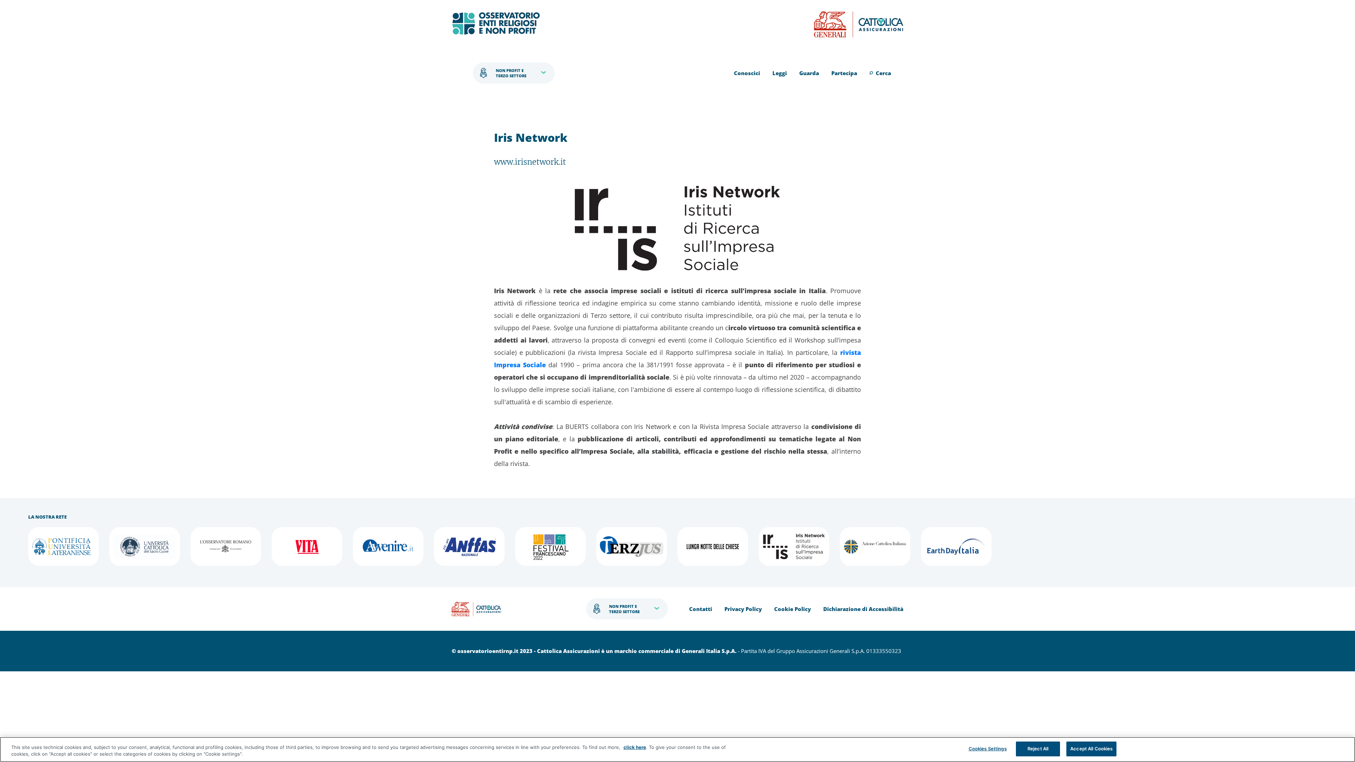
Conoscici (747, 73)
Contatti (700, 608)
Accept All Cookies (1091, 748)
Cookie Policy (792, 608)
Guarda (809, 73)
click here (635, 747)
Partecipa (844, 73)
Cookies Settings (988, 748)
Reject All (1038, 748)
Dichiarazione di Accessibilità (863, 608)
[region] (677, 749)
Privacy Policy (743, 608)
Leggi (779, 73)
